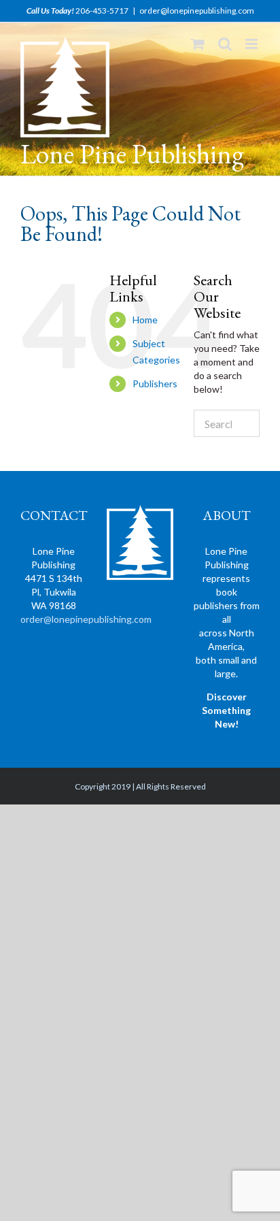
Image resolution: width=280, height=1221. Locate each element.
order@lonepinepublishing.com (196, 10)
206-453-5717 (101, 10)
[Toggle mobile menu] (252, 44)
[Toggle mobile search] (225, 44)
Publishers (155, 383)
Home (145, 319)
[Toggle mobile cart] (198, 44)
